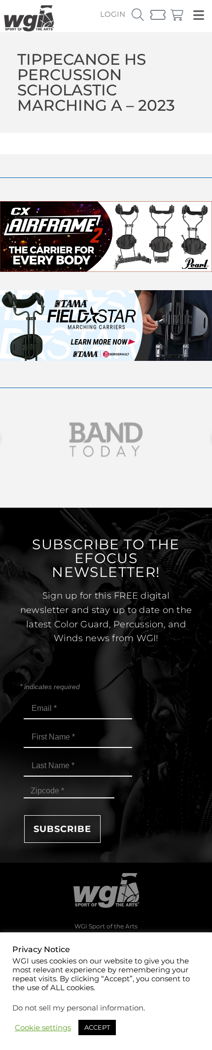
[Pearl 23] (106, 269)
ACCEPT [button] (97, 1027)
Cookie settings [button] (43, 1027)
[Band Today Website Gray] (106, 439)
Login (112, 14)
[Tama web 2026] (106, 358)
